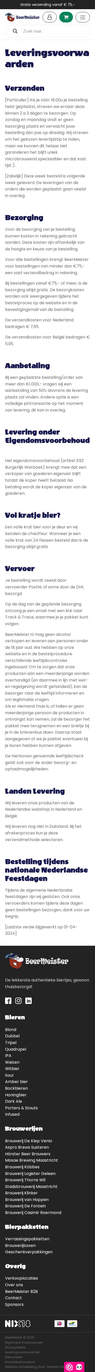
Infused (12, 1114)
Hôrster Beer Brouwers (27, 1154)
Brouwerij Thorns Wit (25, 1180)
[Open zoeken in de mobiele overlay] (47, 31)
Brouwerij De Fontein (25, 1206)
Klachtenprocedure (20, 1362)
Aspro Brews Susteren (27, 1147)
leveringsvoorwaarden (22, 1352)
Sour (9, 1075)
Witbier (12, 1069)
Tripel (10, 1043)
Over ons (14, 1285)
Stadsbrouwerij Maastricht (31, 1186)
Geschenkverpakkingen (29, 1252)
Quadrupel (15, 1049)
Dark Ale (13, 1101)
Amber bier (16, 1082)
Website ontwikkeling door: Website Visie (36, 1367)
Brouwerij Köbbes (22, 1167)
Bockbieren (16, 1088)
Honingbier (16, 1095)
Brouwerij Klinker (21, 1193)
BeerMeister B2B (21, 1291)
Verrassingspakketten (27, 1239)
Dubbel (12, 1036)
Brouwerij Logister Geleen (30, 1173)
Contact (13, 1298)
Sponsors (14, 1304)
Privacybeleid (15, 1347)
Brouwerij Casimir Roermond (33, 1213)
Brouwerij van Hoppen (27, 1200)
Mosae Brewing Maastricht (31, 1160)
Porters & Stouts (21, 1108)
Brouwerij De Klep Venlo (28, 1141)
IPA (8, 1056)
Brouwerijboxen (20, 1245)
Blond (10, 1030)
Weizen (12, 1062)
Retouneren (14, 1357)
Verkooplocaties (21, 1278)
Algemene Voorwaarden (24, 1342)
